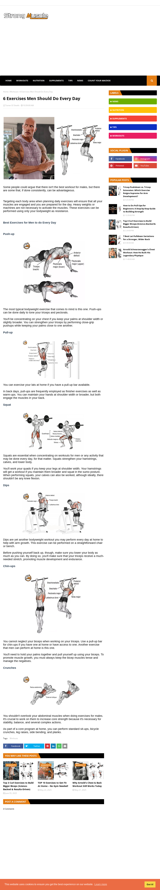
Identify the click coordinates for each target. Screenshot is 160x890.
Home (8, 80)
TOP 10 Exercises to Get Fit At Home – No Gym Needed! (53, 784)
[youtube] (145, 165)
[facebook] (120, 158)
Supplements (56, 80)
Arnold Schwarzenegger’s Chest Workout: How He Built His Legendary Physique (139, 252)
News (80, 80)
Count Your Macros (99, 80)
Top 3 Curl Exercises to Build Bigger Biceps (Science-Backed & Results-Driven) (18, 786)
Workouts (22, 80)
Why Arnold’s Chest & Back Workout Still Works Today (87, 784)
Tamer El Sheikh (12, 105)
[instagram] (145, 158)
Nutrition (39, 80)
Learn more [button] (100, 884)
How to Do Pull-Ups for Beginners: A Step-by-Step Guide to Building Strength (139, 208)
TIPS (70, 80)
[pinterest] (120, 165)
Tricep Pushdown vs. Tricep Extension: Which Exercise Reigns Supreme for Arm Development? (137, 192)
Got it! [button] (150, 884)
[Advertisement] (80, 52)
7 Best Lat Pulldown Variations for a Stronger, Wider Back (138, 238)
